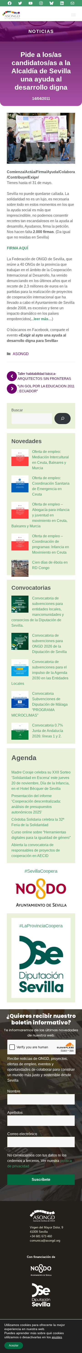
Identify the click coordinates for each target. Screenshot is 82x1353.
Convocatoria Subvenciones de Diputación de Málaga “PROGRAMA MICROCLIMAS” (39, 704)
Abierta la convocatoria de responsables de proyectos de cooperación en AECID (35, 850)
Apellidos (15, 1113)
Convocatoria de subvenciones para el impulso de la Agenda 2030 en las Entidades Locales (39, 672)
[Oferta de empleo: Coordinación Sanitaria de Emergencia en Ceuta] (19, 484)
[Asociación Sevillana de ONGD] (11, 15)
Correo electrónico (22, 1134)
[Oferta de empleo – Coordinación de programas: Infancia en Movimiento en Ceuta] (19, 542)
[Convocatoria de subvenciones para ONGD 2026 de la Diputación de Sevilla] (19, 642)
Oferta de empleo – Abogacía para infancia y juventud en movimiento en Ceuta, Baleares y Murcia (40, 515)
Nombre (13, 1091)
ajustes (57, 1337)
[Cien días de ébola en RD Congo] (19, 569)
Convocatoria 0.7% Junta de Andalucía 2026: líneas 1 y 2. (47, 730)
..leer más (40, 319)
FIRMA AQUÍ (17, 248)
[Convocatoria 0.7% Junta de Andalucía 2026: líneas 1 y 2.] (19, 732)
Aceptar (13, 1345)
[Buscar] (62, 418)
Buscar (17, 410)
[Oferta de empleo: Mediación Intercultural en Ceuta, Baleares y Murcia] (19, 458)
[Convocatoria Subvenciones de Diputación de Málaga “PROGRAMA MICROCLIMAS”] (19, 700)
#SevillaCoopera (41, 871)
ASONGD (21, 354)
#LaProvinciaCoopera (41, 925)
